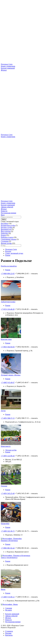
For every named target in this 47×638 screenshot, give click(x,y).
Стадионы (5, 241)
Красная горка (6, 339)
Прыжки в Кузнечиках (9, 540)
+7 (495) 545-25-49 (8, 493)
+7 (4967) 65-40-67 (8, 382)
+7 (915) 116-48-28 (7, 309)
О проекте (9, 631)
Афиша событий (7, 207)
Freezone (4, 486)
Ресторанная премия (8, 213)
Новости (4, 211)
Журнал (4, 70)
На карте (8, 610)
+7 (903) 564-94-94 (8, 347)
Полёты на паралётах (9, 266)
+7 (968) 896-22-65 (8, 273)
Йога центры (6, 231)
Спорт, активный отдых (14, 253)
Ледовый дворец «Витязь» (11, 375)
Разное (3, 235)
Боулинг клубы (6, 227)
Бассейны (4, 223)
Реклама (8, 633)
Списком (8, 608)
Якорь (3, 589)
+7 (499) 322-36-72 (8, 531)
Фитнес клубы (6, 243)
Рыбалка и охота (7, 237)
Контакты (9, 635)
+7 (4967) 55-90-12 (8, 597)
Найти (4, 219)
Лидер (3, 411)
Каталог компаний (8, 68)
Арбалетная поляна (8, 302)
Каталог (8, 251)
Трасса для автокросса (9, 557)
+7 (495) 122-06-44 (8, 456)
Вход (3, 215)
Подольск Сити (11, 249)
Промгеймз (5, 524)
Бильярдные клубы (8, 225)
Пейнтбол (4, 233)
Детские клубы (11, 450)
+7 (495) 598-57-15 (8, 418)
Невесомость (5, 446)
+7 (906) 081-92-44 (8, 548)
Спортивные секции (8, 239)
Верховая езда (6, 229)
